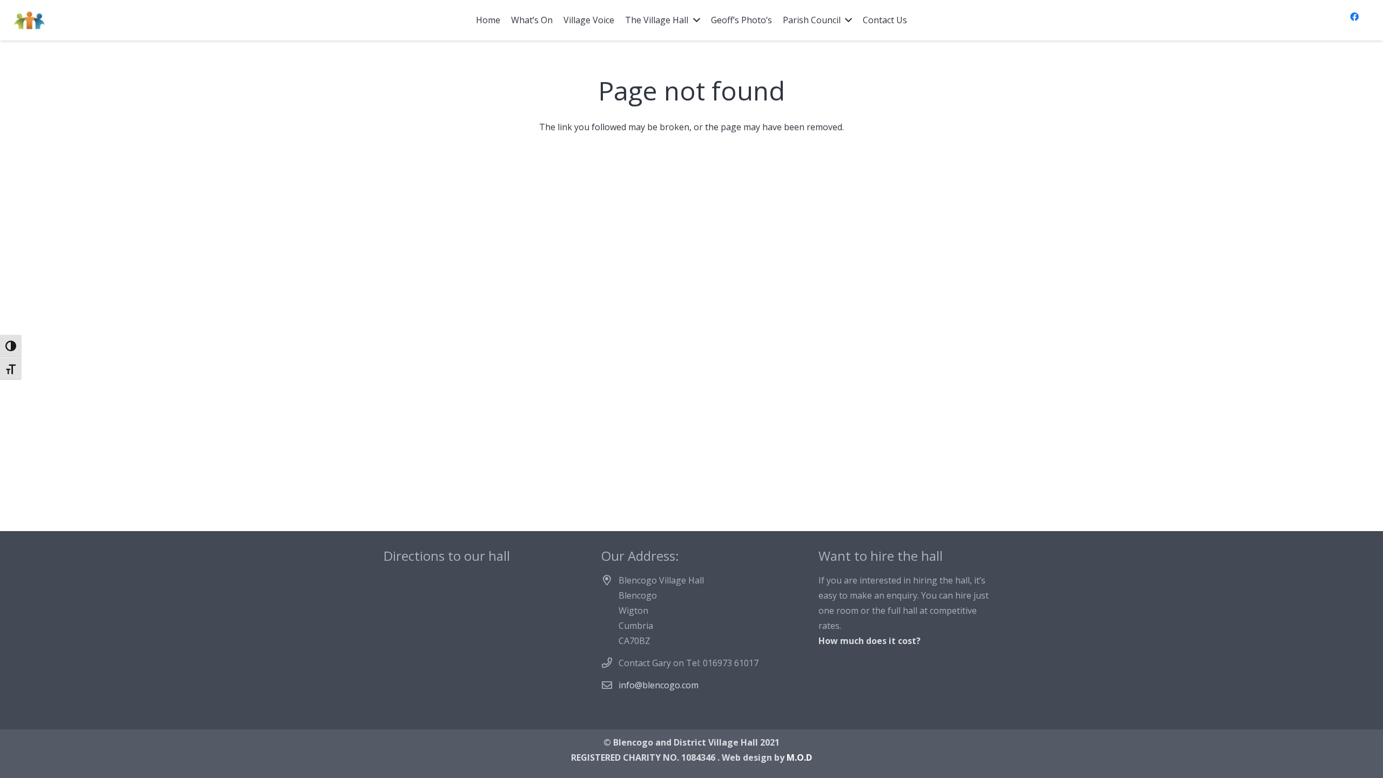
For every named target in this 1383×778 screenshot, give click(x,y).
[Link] (29, 20)
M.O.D (799, 757)
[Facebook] (1354, 16)
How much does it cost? (869, 641)
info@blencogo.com (659, 685)
